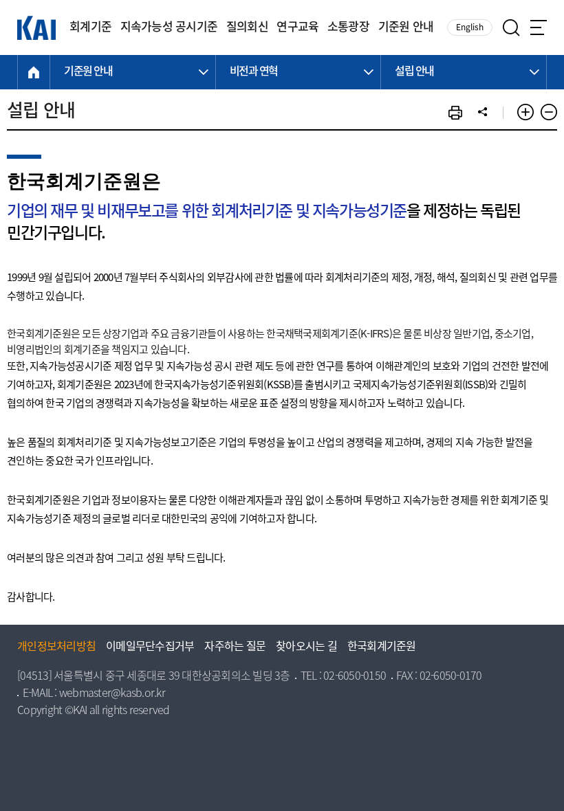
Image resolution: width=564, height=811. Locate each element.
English (470, 27)
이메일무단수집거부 (150, 647)
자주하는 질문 (234, 647)
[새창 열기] (455, 113)
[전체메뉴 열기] (538, 27)
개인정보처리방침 (56, 647)
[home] (33, 72)
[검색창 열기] (511, 27)
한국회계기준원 (381, 647)
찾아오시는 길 (306, 647)
